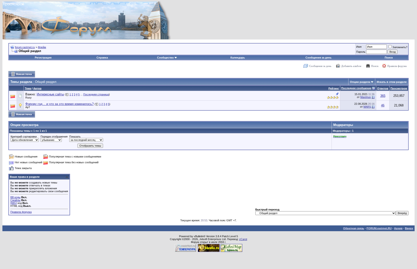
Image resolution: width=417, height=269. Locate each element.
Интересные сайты (50, 94)
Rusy (28, 97)
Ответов (382, 88)
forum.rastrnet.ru (25, 47)
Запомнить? (399, 47)
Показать (75, 136)
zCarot (243, 239)
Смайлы (15, 200)
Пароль (360, 51)
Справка (102, 57)
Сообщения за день (319, 57)
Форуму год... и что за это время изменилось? (59, 104)
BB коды (15, 197)
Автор (37, 88)
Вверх (409, 228)
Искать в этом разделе (392, 81)
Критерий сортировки (24, 136)
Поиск (389, 57)
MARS (367, 106)
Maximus (365, 97)
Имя (358, 46)
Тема (28, 88)
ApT (27, 107)
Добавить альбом (351, 66)
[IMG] (13, 203)
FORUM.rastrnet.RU (379, 228)
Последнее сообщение (356, 88)
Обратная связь (353, 228)
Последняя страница (96, 94)
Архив (398, 228)
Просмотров (398, 88)
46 (382, 105)
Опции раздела (360, 81)
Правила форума (397, 66)
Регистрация (43, 57)
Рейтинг (333, 88)
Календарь (237, 57)
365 (382, 96)
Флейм (42, 47)
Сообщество (165, 57)
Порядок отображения (54, 136)
